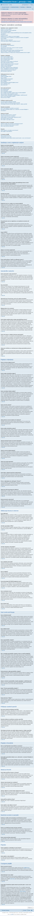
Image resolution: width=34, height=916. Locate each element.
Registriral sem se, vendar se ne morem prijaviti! (10, 36)
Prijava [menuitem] (32, 4)
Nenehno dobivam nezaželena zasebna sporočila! (10, 102)
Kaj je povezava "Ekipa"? (5, 97)
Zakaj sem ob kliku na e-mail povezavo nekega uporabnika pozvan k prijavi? (15, 52)
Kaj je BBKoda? (4, 75)
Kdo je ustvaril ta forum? (5, 135)
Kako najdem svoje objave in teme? (7, 119)
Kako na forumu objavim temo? (7, 56)
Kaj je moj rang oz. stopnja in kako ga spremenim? (10, 51)
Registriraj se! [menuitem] (26, 4)
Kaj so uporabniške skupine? (6, 91)
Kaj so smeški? (4, 77)
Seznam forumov (5, 910)
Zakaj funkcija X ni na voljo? (6, 136)
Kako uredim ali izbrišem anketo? (7, 62)
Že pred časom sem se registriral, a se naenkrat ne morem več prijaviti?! (15, 37)
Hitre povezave (5, 4)
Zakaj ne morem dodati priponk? (7, 65)
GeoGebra (23, 7)
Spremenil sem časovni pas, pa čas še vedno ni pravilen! (12, 47)
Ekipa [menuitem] (29, 910)
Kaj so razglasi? (4, 81)
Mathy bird (29, 7)
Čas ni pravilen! (4, 46)
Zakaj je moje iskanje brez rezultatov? (8, 115)
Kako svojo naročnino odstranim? (7, 126)
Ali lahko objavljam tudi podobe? (7, 78)
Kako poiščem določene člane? (7, 118)
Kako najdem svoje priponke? (6, 131)
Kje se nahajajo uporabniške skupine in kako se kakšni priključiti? (13, 92)
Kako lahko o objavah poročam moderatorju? (9, 67)
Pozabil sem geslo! (4, 35)
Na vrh (3, 153)
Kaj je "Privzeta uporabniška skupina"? (8, 96)
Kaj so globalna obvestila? (6, 80)
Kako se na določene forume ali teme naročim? (10, 124)
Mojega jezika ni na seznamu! (6, 48)
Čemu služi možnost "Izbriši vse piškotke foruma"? (10, 41)
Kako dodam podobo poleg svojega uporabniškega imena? (12, 50)
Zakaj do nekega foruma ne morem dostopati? (9, 63)
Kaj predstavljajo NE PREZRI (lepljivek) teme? (9, 82)
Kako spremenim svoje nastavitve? (7, 45)
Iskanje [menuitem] (32, 9)
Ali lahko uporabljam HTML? (6, 76)
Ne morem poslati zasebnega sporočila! (8, 101)
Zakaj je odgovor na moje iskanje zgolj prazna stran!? (11, 117)
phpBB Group (26, 867)
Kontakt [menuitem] (24, 910)
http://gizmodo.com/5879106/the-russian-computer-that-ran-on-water (16, 21)
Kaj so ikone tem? (4, 84)
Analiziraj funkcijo (15, 7)
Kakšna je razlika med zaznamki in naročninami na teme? (12, 123)
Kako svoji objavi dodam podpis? (7, 59)
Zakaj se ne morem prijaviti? (6, 29)
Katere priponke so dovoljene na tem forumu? (9, 130)
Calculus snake (5, 9)
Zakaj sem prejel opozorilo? (6, 66)
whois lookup (23, 891)
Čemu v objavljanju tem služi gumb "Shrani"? (9, 68)
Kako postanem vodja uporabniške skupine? (9, 93)
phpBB (12, 914)
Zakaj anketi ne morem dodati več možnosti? (9, 61)
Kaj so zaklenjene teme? (5, 83)
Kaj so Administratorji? (5, 89)
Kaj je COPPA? (3, 38)
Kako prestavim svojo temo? (6, 71)
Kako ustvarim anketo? (5, 60)
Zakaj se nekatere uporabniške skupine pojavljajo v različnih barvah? (14, 95)
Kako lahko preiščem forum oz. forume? (8, 114)
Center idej (12, 878)
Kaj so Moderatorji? (4, 90)
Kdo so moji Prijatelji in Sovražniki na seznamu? (10, 108)
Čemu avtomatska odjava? (6, 31)
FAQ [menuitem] (11, 4)
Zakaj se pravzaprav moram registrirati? (8, 30)
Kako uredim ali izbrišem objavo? (7, 57)
